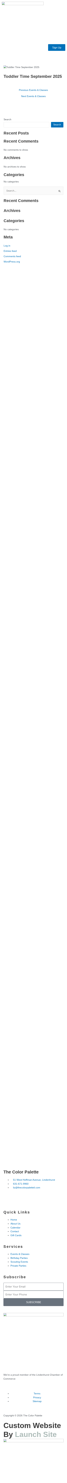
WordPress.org (12, 261)
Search (7, 119)
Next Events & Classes (33, 96)
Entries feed (10, 251)
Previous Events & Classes (33, 90)
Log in (7, 245)
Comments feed (12, 256)
